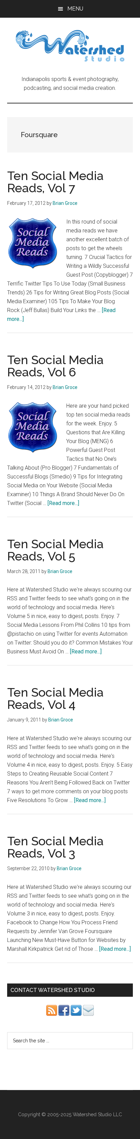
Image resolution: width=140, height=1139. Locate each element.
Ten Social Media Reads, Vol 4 (55, 698)
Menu (75, 8)
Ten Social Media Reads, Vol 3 (55, 847)
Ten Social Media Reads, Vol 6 (55, 366)
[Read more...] (63, 503)
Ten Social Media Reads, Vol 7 (55, 181)
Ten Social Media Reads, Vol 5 (55, 550)
